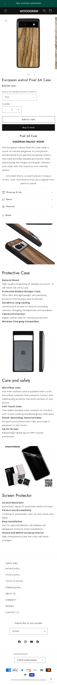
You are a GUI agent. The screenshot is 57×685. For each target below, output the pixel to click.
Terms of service (14, 581)
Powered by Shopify (37, 680)
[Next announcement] (52, 4)
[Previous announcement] (5, 4)
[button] (5, 11)
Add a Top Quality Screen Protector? (19, 91)
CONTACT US (12, 612)
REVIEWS (10, 606)
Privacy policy (13, 574)
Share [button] (8, 215)
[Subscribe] (44, 631)
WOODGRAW (23, 680)
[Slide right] (35, 74)
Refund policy (13, 568)
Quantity (6, 104)
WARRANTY (11, 599)
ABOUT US (11, 593)
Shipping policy (13, 587)
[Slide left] (22, 74)
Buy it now (28, 127)
